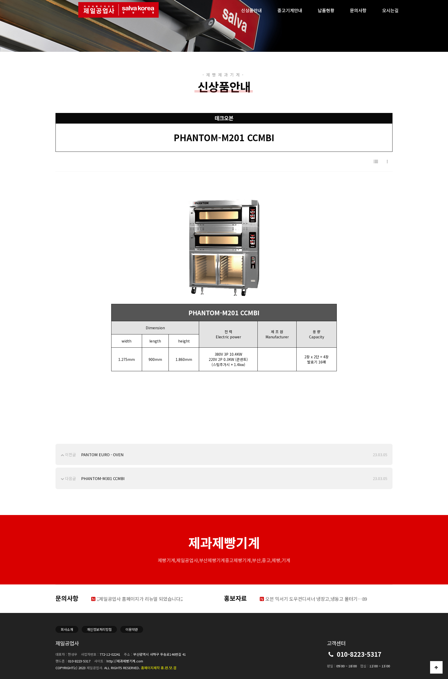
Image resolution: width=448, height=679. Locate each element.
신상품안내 (251, 10)
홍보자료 (235, 598)
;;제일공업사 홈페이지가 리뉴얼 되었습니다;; (140, 598)
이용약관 (131, 629)
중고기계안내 (289, 10)
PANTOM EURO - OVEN (102, 454)
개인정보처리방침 (99, 629)
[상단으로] (436, 667)
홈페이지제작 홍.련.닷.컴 (158, 667)
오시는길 (390, 10)
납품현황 (326, 10)
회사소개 (67, 629)
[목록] (376, 161)
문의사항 (358, 10)
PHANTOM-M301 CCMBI (103, 478)
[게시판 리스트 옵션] (387, 161)
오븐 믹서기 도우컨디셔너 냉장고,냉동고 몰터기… (316, 598)
